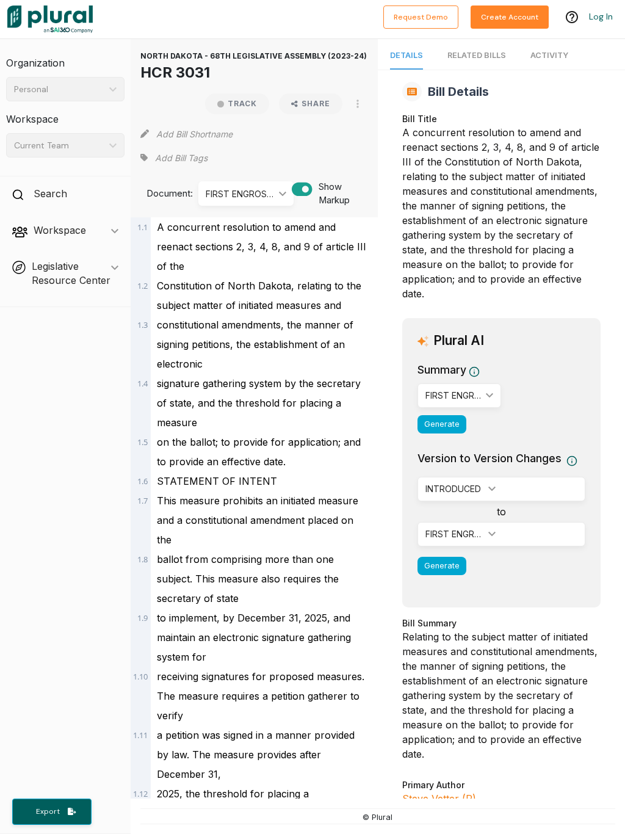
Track (242, 103)
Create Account (509, 17)
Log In (601, 16)
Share (316, 103)
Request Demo (421, 17)
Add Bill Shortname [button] (194, 134)
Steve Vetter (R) (439, 798)
